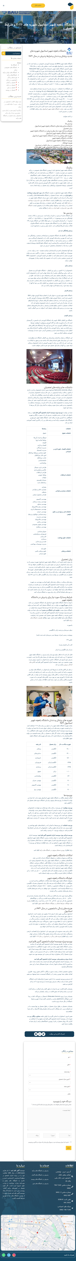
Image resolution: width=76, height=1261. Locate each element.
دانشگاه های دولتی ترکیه (10, 72)
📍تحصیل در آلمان (11, 82)
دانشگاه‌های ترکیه (12, 75)
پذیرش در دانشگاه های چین (40, 1183)
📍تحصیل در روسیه (11, 90)
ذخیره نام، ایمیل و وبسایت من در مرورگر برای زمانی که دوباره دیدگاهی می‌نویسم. (48, 1142)
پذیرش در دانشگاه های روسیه (39, 1179)
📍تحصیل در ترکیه (11, 85)
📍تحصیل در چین (12, 87)
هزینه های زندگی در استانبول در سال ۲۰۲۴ (48, 936)
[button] (43, 1034)
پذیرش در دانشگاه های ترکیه (40, 1170)
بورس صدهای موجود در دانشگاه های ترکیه (52, 850)
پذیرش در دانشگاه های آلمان (40, 1175)
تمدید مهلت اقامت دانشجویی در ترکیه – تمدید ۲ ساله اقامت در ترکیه (12, 104)
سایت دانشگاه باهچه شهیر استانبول (53, 109)
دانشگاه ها (14, 65)
